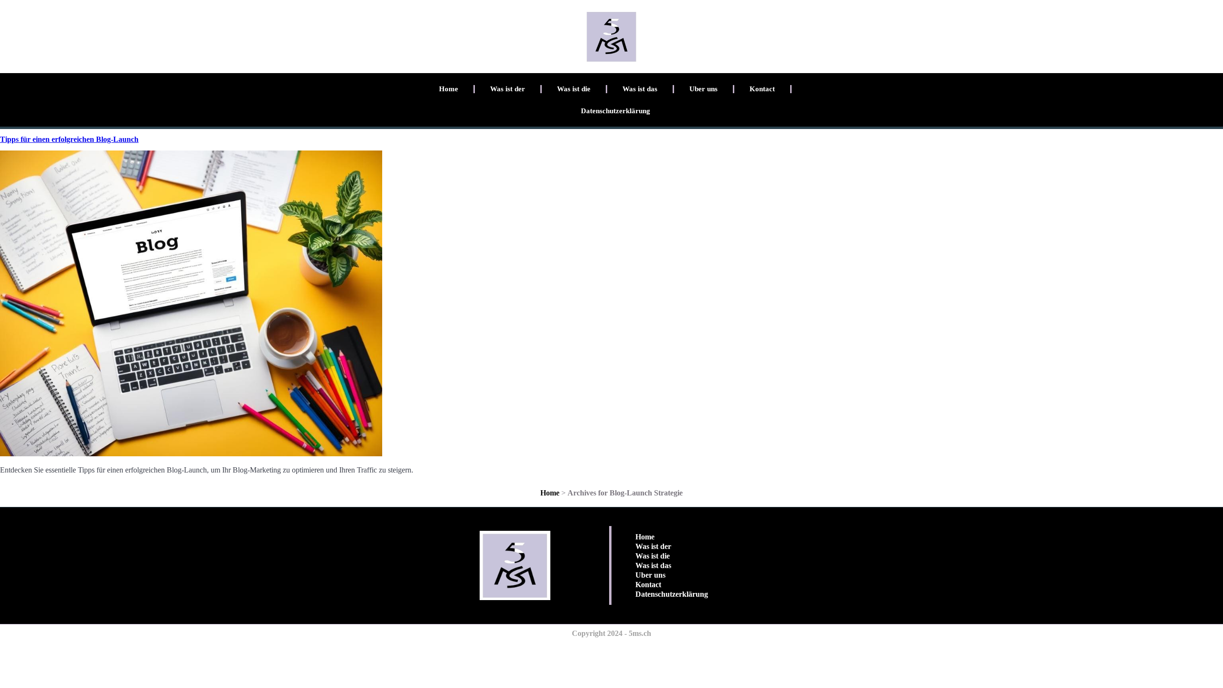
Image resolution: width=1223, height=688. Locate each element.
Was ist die (573, 89)
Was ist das (639, 89)
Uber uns (703, 89)
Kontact (762, 89)
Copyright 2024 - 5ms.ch (611, 633)
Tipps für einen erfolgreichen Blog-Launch (69, 139)
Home (448, 89)
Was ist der (507, 89)
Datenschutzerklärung (615, 111)
